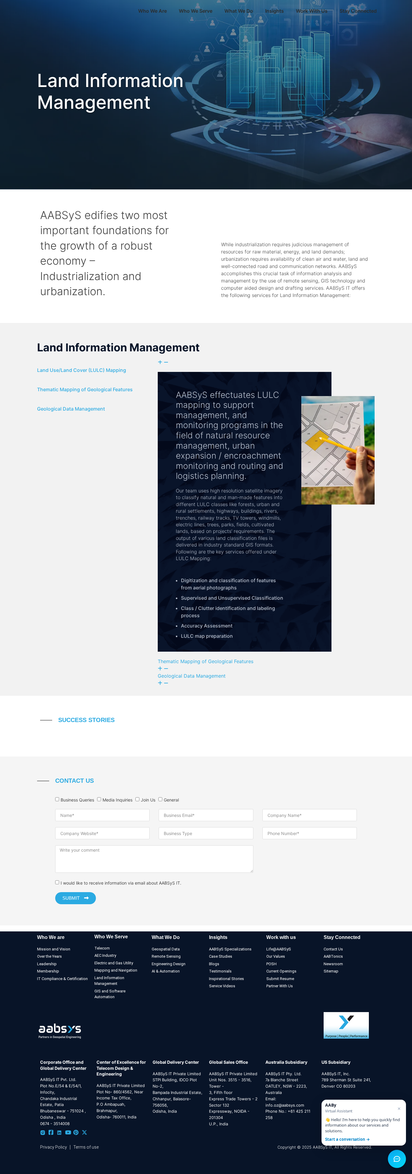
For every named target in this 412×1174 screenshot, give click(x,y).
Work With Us (312, 11)
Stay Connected (358, 11)
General (171, 799)
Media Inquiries (117, 799)
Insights (274, 11)
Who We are (51, 937)
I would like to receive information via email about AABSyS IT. (121, 882)
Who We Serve (111, 936)
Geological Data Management (71, 409)
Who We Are (152, 11)
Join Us (148, 799)
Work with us (281, 937)
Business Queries (77, 799)
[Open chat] (397, 1159)
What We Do (166, 937)
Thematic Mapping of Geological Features (85, 389)
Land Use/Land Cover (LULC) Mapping (81, 370)
